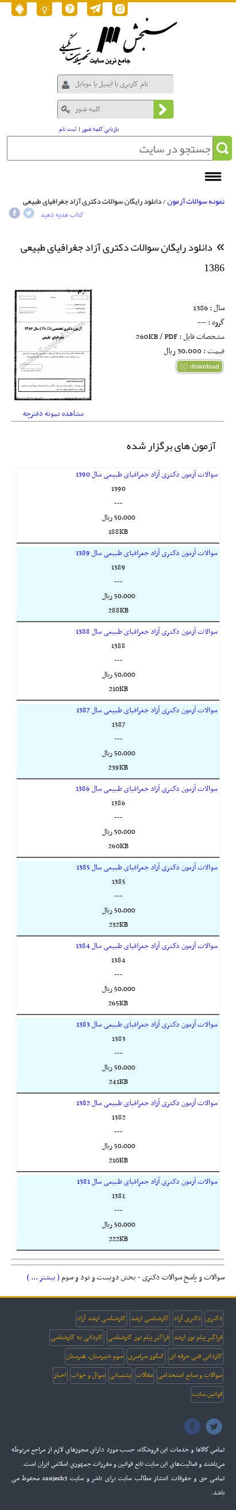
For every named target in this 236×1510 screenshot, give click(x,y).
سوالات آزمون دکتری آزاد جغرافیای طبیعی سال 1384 (147, 946)
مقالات (144, 1375)
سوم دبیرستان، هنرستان (94, 1356)
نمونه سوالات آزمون (196, 201)
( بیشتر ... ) (43, 1277)
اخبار (60, 1375)
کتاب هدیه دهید (62, 215)
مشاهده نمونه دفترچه (53, 413)
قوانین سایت (207, 1394)
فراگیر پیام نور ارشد (198, 1337)
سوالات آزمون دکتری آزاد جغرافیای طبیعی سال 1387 (147, 710)
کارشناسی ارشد (150, 1318)
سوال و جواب (88, 1375)
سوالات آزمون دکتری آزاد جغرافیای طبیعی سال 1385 (147, 867)
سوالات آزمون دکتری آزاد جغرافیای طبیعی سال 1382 (147, 1103)
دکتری (214, 1318)
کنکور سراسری (146, 1356)
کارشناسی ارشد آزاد (101, 1318)
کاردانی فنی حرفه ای (195, 1356)
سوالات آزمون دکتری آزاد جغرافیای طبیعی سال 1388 (147, 632)
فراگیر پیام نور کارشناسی (138, 1337)
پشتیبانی (120, 1375)
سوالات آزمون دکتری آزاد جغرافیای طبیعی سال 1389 (147, 553)
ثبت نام (68, 129)
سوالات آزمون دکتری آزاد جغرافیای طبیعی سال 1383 (147, 1025)
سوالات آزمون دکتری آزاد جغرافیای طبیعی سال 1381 (147, 1182)
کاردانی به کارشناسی (76, 1337)
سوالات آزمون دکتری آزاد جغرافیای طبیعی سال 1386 (147, 789)
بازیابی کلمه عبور (100, 129)
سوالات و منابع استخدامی (190, 1375)
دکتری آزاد (187, 1318)
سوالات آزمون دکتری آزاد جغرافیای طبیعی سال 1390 (147, 475)
